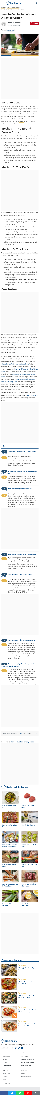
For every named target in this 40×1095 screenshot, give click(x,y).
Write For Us (6, 1073)
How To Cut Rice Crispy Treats (22, 742)
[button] (36, 1093)
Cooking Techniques (32, 395)
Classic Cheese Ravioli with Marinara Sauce (15, 364)
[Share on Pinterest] (34, 23)
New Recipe (24, 1056)
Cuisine (5, 1062)
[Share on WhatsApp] (20, 1093)
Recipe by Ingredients (27, 1059)
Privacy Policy (6, 1083)
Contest (23, 1073)
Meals (4, 1053)
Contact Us (24, 1070)
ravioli (21, 121)
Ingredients (6, 1056)
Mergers (5, 1077)
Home (3, 8)
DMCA (4, 1080)
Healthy (23, 1053)
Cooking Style (7, 1065)
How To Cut (10, 30)
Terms (22, 1080)
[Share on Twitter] (12, 1093)
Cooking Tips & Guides (13, 8)
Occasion (5, 1059)
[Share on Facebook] (4, 1093)
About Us (5, 1070)
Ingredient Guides (26, 1065)
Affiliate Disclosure (26, 1077)
